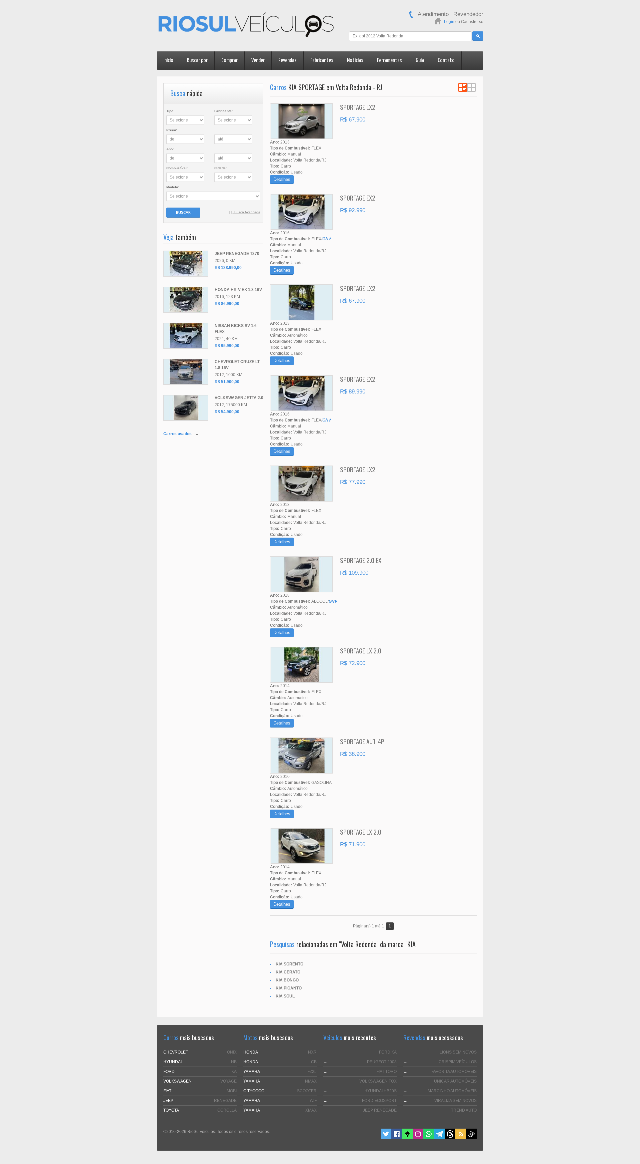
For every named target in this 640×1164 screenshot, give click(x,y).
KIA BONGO (287, 980)
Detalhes (281, 179)
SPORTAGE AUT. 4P (362, 741)
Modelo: (172, 187)
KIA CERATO (288, 972)
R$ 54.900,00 (227, 411)
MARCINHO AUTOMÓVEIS (452, 1091)
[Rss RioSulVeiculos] (460, 1138)
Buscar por (197, 60)
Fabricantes (321, 60)
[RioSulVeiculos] (246, 25)
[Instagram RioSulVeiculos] (418, 1138)
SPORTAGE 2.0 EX (360, 560)
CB (314, 1062)
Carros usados (177, 433)
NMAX (311, 1081)
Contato (446, 60)
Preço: (171, 130)
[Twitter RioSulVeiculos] (386, 1138)
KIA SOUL (285, 996)
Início (168, 60)
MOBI (232, 1091)
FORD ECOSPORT (379, 1100)
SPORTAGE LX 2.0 (360, 650)
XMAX (311, 1110)
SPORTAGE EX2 (357, 197)
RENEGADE (225, 1100)
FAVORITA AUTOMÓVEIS (454, 1071)
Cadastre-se (472, 21)
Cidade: (220, 168)
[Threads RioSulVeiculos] (450, 1138)
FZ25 (312, 1071)
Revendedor (468, 14)
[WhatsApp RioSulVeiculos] (428, 1138)
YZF (313, 1100)
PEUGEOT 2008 (382, 1062)
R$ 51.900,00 (227, 381)
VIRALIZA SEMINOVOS (455, 1100)
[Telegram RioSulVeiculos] (439, 1138)
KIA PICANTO (289, 988)
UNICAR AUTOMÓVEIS (455, 1081)
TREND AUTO (464, 1110)
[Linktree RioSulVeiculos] (407, 1138)
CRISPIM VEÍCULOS (458, 1062)
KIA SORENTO (289, 964)
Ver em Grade (471, 87)
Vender (258, 60)
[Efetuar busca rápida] (477, 36)
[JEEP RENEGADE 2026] (185, 264)
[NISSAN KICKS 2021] (185, 336)
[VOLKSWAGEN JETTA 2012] (185, 408)
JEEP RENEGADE (380, 1110)
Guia (420, 60)
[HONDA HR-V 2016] (185, 300)
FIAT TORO (386, 1071)
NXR (312, 1052)
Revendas (287, 60)
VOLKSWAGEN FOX (378, 1081)
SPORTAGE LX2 (357, 106)
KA (234, 1071)
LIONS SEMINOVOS (458, 1052)
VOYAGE (228, 1081)
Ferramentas (389, 60)
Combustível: (177, 168)
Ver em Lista (462, 87)
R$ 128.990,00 (228, 267)
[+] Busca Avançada (244, 212)
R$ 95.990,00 (227, 345)
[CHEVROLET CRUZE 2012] (185, 372)
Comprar (229, 60)
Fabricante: (223, 111)
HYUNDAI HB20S (380, 1091)
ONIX (232, 1052)
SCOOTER (307, 1091)
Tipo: (170, 111)
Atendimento (433, 14)
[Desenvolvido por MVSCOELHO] (471, 1138)
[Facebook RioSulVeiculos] (396, 1138)
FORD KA (388, 1052)
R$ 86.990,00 (227, 303)
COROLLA (227, 1110)
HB (234, 1062)
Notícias (355, 60)
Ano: (170, 149)
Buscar (183, 212)
